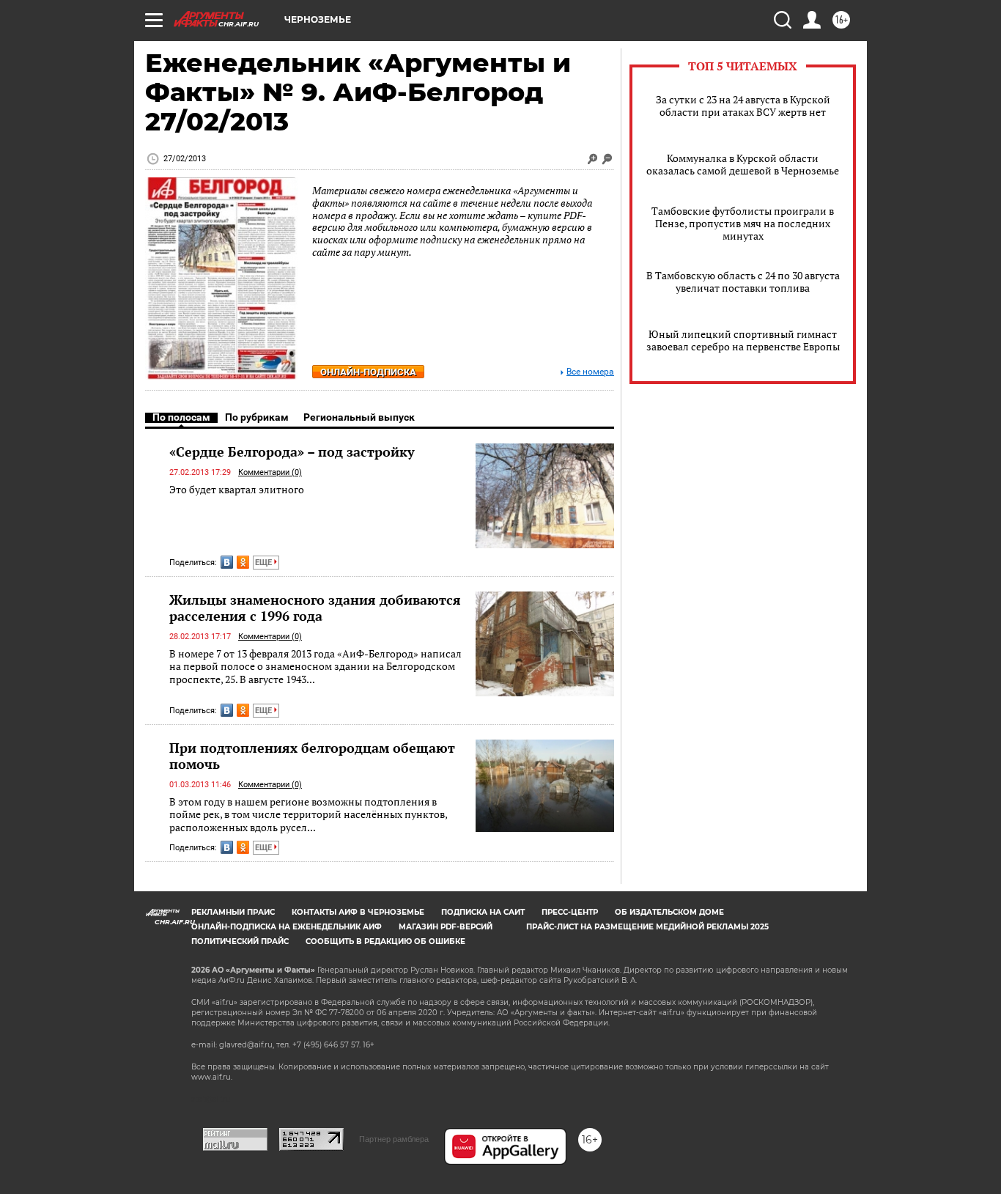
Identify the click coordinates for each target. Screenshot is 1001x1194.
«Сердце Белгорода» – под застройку (292, 451)
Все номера (590, 372)
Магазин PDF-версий (445, 927)
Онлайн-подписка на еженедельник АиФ (286, 927)
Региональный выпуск (359, 417)
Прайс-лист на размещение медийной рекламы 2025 (647, 927)
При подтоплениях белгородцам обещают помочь (312, 756)
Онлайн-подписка (368, 371)
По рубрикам (257, 417)
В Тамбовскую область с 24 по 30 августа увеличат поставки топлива (743, 281)
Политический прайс (240, 941)
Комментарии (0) (270, 472)
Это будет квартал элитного (236, 489)
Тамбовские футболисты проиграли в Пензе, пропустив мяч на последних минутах (742, 223)
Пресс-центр (570, 912)
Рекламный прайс (233, 912)
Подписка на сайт (483, 912)
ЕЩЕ (264, 562)
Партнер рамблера (394, 1139)
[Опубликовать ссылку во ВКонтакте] (227, 562)
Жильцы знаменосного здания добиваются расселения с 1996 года (315, 607)
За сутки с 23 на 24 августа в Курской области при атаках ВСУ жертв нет (743, 105)
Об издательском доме (669, 912)
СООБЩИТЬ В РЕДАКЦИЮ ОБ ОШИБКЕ (385, 941)
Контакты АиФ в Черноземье (358, 912)
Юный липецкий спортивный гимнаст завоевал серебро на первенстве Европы (743, 340)
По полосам (181, 417)
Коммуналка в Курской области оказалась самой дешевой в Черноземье (742, 164)
